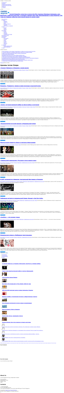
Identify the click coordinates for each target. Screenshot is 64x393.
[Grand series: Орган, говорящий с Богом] (4, 313)
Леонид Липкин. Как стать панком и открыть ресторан (16, 322)
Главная (2, 62)
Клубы (5, 41)
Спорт (3, 47)
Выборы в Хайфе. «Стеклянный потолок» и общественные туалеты (19, 296)
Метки (3, 257)
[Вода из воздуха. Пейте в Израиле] (4, 307)
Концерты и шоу (5, 35)
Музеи (5, 31)
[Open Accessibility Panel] (0, 392)
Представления (7, 46)
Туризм (5, 39)
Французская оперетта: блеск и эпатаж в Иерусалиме (17, 142)
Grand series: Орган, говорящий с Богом (12, 315)
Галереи (5, 33)
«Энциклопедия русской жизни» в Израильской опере (18, 123)
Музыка (23, 88)
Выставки (4, 30)
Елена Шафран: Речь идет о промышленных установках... (13, 337)
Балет (5, 28)
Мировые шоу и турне (14, 181)
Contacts (4, 7)
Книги (5, 42)
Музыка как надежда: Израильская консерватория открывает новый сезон (17, 60)
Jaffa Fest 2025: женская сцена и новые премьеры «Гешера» (14, 56)
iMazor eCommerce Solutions (11, 390)
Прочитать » (2, 83)
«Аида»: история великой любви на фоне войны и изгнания (19, 105)
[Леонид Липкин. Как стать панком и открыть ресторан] (4, 320)
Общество (19, 162)
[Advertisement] (26, 368)
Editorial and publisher (6, 4)
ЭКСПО (5, 32)
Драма (5, 29)
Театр (3, 26)
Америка (5, 22)
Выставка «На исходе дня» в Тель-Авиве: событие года (13, 55)
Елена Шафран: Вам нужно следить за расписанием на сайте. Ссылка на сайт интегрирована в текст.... (23, 341)
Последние (4, 254)
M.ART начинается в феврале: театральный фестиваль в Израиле (21, 179)
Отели (5, 44)
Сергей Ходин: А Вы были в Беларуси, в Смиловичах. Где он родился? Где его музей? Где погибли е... (22, 330)
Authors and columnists (6, 5)
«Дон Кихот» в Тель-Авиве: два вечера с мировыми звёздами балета (16, 57)
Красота (5, 43)
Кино (5, 40)
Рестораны (6, 38)
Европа (5, 21)
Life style (3, 37)
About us (4, 6)
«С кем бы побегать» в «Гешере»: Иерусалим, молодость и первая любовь (17, 52)
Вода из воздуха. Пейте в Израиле (11, 309)
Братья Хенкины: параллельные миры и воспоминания (13, 59)
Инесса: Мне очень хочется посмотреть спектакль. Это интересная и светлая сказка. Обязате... (21, 326)
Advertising (4, 2)
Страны (3, 20)
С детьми (4, 45)
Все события (4, 19)
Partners (3, 3)
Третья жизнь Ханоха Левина (8, 54)
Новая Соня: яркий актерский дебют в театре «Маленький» (14, 53)
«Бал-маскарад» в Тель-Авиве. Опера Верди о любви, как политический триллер (18, 51)
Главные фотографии (17, 70)
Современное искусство (27, 162)
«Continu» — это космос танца (10, 217)
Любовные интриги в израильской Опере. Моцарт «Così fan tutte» (21, 198)
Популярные (4, 255)
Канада (5, 24)
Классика (24, 106)
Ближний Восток (7, 23)
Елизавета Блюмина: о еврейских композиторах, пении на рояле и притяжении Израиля (20, 58)
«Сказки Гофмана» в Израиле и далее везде (14, 68)
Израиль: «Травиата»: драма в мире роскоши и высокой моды (20, 86)
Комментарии (5, 256)
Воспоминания (3, 200)
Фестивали (4, 36)
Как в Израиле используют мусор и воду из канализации (17, 303)
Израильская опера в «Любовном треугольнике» (16, 235)
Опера (5, 27)
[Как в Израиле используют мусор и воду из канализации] (4, 301)
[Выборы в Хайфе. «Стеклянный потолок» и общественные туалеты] (4, 294)
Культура (11, 162)
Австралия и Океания (8, 25)
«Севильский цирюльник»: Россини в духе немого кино (18, 160)
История (7, 162)
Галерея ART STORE (8, 34)
